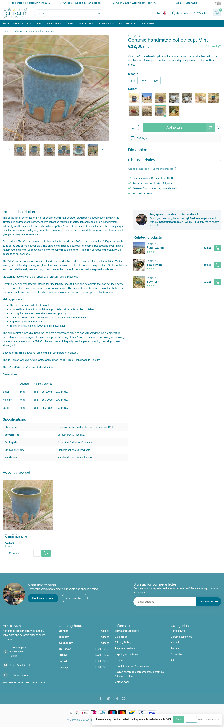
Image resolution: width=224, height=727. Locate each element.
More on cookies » (208, 719)
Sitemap (119, 660)
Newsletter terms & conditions (132, 666)
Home (6, 23)
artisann (134, 36)
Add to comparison (138, 169)
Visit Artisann (150, 23)
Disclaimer (121, 636)
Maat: (133, 74)
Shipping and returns (126, 654)
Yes (178, 719)
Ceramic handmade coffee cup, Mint (35, 31)
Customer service (43, 598)
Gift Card (131, 23)
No (191, 719)
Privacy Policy (123, 642)
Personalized (21, 23)
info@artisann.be (169, 221)
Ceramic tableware (47, 23)
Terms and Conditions (127, 630)
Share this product (163, 169)
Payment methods (125, 648)
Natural (70, 23)
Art (120, 23)
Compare (14, 553)
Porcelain (85, 23)
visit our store (74, 598)
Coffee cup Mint (16, 536)
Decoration (104, 23)
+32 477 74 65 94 (193, 221)
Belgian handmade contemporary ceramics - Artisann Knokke (140, 674)
